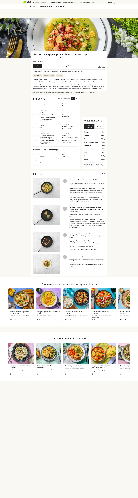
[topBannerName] (69, 13)
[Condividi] (103, 66)
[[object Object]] (99, 66)
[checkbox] (33, 61)
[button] (55, 98)
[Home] (30, 7)
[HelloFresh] (27, 2)
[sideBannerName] (94, 105)
